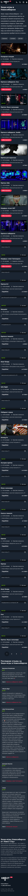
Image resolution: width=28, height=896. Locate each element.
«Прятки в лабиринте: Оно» (13, 702)
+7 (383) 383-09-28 (5, 885)
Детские (21, 38)
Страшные (4, 38)
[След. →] (21, 653)
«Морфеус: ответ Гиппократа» (14, 781)
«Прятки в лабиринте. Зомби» (14, 682)
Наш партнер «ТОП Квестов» (7, 890)
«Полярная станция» (12, 826)
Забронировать (6, 64)
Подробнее (5, 291)
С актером (12, 38)
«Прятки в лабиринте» (12, 757)
